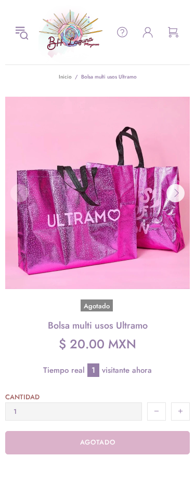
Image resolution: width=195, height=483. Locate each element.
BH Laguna (70, 32)
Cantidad (22, 397)
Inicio (65, 77)
